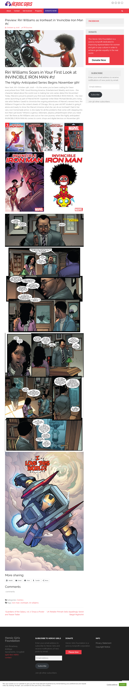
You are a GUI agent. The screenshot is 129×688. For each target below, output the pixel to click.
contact (8, 657)
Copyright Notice (103, 647)
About (9, 11)
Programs (38, 11)
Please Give (74, 652)
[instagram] (119, 3)
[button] (15, 137)
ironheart (24, 603)
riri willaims (34, 603)
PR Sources (27, 28)
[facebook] (112, 3)
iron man (16, 603)
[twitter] (116, 3)
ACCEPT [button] (122, 684)
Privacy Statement (103, 643)
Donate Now (51, 11)
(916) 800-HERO (12, 655)
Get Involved (27, 11)
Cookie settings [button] (112, 684)
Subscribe (95, 95)
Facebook (94, 21)
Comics (20, 600)
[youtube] (122, 3)
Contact (17, 11)
